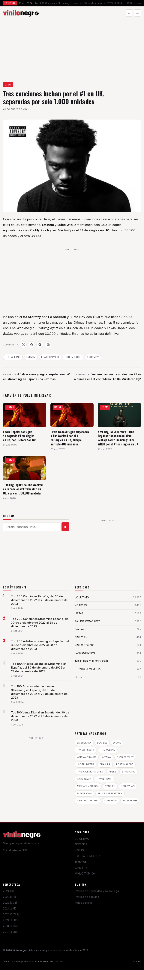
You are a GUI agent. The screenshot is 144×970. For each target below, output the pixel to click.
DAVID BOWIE (104, 779)
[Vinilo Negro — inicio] (21, 13)
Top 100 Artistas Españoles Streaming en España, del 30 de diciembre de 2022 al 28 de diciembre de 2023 (39, 667)
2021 (10, 908)
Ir (65, 527)
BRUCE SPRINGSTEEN (110, 793)
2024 (9, 891)
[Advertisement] (72, 47)
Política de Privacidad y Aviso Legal (97, 891)
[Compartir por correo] (48, 344)
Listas (137, 3)
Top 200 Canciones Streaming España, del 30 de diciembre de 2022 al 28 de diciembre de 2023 (40, 622)
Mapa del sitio (84, 902)
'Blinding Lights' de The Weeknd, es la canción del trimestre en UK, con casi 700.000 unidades (23, 488)
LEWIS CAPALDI (50, 357)
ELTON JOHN (84, 793)
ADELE (112, 771)
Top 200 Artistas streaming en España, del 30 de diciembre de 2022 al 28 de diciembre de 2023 (40, 645)
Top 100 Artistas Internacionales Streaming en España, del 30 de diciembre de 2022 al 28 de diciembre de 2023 (39, 692)
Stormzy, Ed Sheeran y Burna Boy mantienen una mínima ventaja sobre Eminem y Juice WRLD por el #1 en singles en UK (118, 437)
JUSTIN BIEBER (85, 764)
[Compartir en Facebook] (31, 344)
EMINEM (30, 357)
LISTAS (8, 84)
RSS (129, 3)
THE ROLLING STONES (90, 771)
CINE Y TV (81, 867)
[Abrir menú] (137, 13)
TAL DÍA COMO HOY (87, 856)
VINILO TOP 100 (85, 873)
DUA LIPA (105, 764)
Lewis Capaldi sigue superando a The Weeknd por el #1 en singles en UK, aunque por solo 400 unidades (69, 437)
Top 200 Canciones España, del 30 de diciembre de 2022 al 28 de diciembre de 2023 (39, 600)
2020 (11, 914)
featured (80, 861)
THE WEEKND (12, 357)
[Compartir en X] (23, 344)
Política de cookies (87, 896)
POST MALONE (124, 764)
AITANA (106, 757)
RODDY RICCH (73, 357)
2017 (11, 931)
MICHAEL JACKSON (88, 786)
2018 (11, 926)
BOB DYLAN (128, 786)
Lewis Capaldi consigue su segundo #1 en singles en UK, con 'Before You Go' (19, 435)
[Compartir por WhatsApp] (39, 344)
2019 (11, 920)
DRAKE (117, 742)
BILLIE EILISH (130, 800)
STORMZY (93, 357)
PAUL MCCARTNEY (88, 800)
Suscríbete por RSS (15, 850)
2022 (10, 902)
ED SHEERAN (84, 742)
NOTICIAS (81, 844)
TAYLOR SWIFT (85, 749)
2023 (9, 896)
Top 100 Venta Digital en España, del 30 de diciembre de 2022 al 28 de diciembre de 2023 (40, 716)
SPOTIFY (110, 786)
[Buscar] (129, 13)
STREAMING (129, 771)
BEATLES (102, 742)
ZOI (62, 961)
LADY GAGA (84, 779)
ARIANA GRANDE (86, 757)
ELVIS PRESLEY (125, 757)
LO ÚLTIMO (82, 838)
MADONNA (110, 800)
